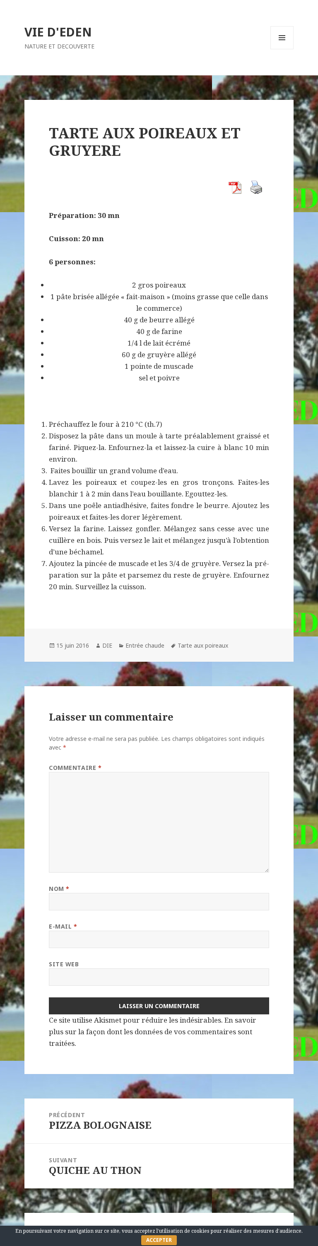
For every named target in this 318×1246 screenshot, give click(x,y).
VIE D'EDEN (58, 32)
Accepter (159, 1240)
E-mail (63, 926)
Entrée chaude (144, 645)
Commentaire (75, 768)
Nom (59, 889)
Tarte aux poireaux (203, 645)
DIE (107, 645)
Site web (64, 964)
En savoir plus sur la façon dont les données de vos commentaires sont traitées (152, 1031)
